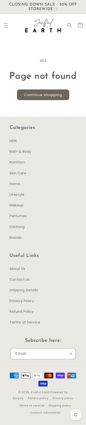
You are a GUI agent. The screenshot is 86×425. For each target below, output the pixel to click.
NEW (13, 140)
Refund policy (38, 398)
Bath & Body (21, 151)
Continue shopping (43, 94)
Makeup (17, 205)
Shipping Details (24, 290)
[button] (6, 25)
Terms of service (31, 405)
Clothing (17, 227)
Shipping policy (59, 405)
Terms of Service (25, 322)
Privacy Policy (22, 300)
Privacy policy (63, 398)
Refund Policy (22, 311)
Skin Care (18, 173)
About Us (18, 268)
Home (15, 183)
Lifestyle (17, 194)
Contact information (45, 413)
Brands (16, 237)
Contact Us (20, 279)
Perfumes (18, 216)
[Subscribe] (70, 353)
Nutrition (17, 162)
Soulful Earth (40, 392)
